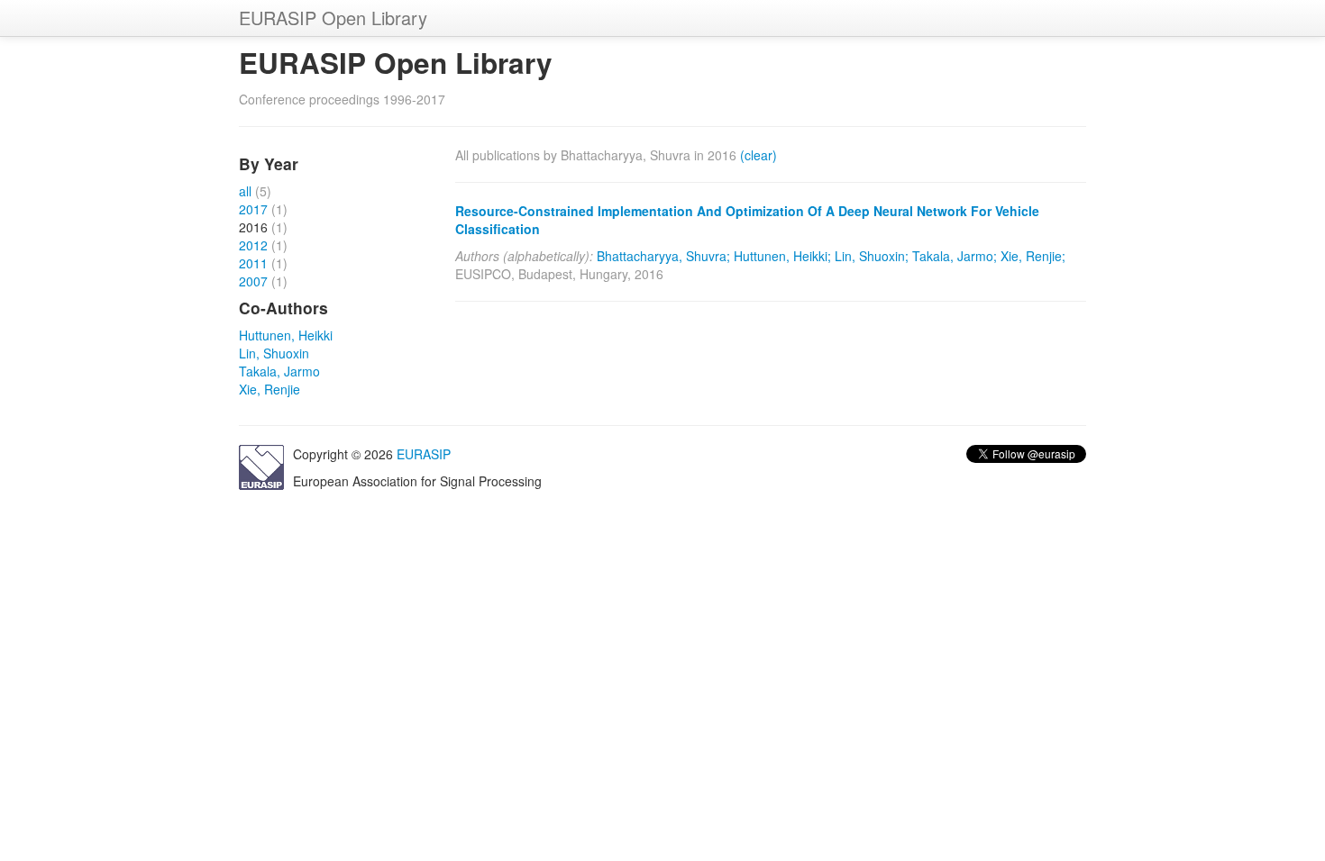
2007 (253, 281)
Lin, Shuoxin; (872, 256)
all (245, 191)
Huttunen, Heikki (286, 335)
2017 (253, 209)
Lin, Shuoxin (274, 353)
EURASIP (424, 454)
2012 (253, 245)
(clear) (758, 155)
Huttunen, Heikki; (782, 256)
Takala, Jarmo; (954, 256)
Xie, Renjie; (1033, 256)
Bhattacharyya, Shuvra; (663, 256)
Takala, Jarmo (279, 371)
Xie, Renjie (269, 389)
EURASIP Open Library (333, 18)
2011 (253, 263)
